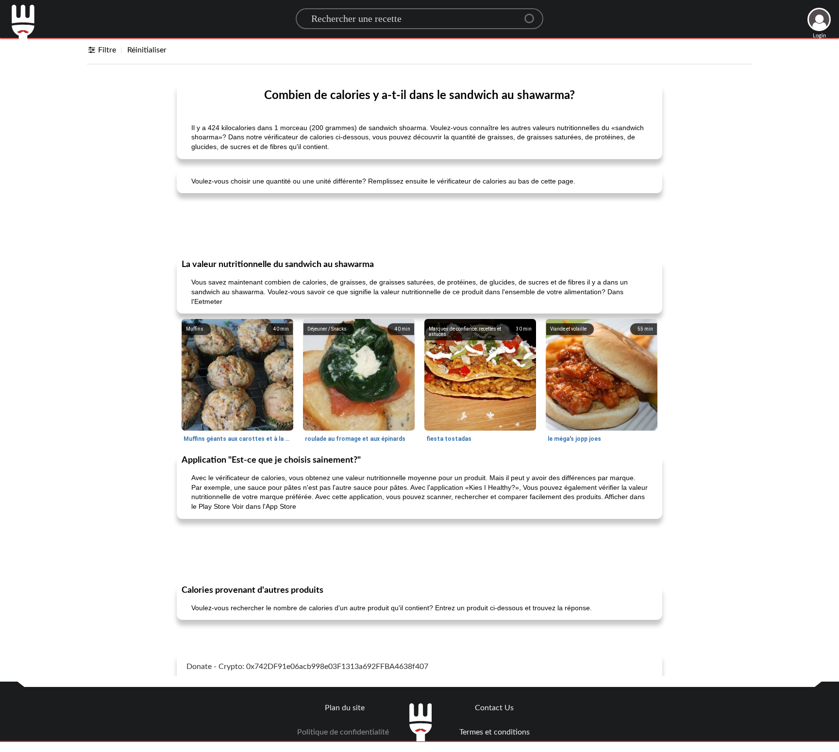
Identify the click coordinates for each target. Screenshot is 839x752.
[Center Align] (532, 14)
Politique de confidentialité (343, 732)
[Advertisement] (419, 225)
